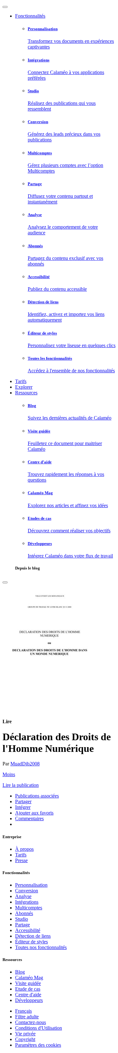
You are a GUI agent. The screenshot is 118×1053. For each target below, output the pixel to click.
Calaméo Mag (29, 977)
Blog (20, 972)
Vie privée (25, 1033)
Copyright (25, 1039)
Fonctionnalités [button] (30, 16)
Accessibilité (27, 930)
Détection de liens (33, 936)
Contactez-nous (30, 1022)
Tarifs (20, 381)
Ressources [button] (26, 392)
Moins (9, 774)
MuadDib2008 (25, 763)
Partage (22, 924)
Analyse (23, 896)
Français (23, 1011)
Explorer (23, 387)
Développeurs (29, 1000)
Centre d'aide (28, 994)
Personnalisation (31, 885)
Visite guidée (28, 983)
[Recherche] (5, 582)
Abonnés (24, 913)
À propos (24, 849)
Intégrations (26, 902)
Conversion (26, 890)
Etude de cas (27, 989)
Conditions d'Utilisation (38, 1028)
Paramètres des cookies (38, 1045)
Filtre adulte (27, 1016)
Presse (21, 860)
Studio (21, 919)
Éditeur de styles (31, 941)
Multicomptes (28, 907)
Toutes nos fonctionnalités (41, 947)
